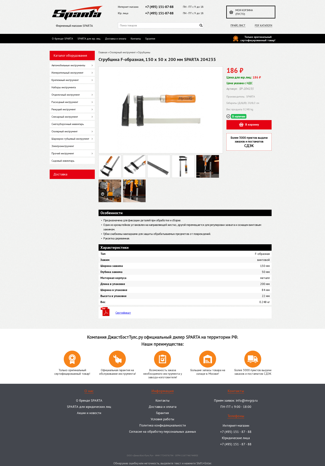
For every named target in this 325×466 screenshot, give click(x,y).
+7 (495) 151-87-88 (159, 7)
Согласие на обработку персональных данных (162, 431)
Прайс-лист (238, 25)
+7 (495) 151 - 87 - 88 (235, 431)
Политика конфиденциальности (162, 425)
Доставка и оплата (115, 38)
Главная (103, 52)
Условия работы (162, 419)
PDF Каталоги (263, 25)
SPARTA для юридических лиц (89, 406)
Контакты (136, 38)
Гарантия (150, 38)
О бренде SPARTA (62, 38)
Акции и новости (89, 413)
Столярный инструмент (123, 52)
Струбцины (144, 52)
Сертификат (123, 312)
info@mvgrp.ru (247, 400)
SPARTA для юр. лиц (88, 38)
